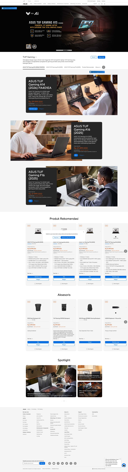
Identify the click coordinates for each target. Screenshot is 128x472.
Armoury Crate (67, 455)
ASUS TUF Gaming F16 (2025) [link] (72, 67)
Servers (51, 427)
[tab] (60, 50)
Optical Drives (53, 416)
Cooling (38, 436)
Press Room (66, 420)
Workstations (39, 426)
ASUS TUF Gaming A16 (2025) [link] (54, 67)
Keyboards (52, 431)
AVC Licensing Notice (68, 438)
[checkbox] (38, 283)
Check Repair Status (82, 414)
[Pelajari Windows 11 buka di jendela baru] (97, 72)
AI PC (65, 453)
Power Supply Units (54, 414)
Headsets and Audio (54, 435)
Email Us (80, 420)
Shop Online (66, 444)
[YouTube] (54, 463)
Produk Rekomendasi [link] (88, 67)
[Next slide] (103, 67)
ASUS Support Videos (82, 428)
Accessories (25, 430)
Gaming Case (39, 434)
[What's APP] (75, 463)
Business (103, 1)
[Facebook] (58, 463)
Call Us (79, 422)
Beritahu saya (38, 277)
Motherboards (39, 430)
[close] (83, 231)
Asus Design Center (68, 434)
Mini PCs (38, 424)
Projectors (39, 414)
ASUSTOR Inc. (67, 422)
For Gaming (25, 428)
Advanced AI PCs (67, 451)
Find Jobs (66, 428)
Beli (64, 277)
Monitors (24, 434)
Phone (24, 416)
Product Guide (67, 442)
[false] (101, 57)
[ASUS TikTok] (66, 463)
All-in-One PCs (39, 416)
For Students (25, 426)
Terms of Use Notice (46, 468)
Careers (66, 430)
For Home (25, 420)
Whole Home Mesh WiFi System (55, 423)
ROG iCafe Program (92, 1)
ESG (93, 414)
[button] (98, 1)
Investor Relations (68, 418)
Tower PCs (39, 418)
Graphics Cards (40, 432)
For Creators (25, 424)
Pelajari (38, 279)
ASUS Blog (66, 440)
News (65, 416)
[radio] (116, 237)
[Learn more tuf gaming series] (64, 51)
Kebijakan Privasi (55, 468)
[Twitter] (71, 463)
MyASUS (80, 430)
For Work (24, 422)
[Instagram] (49, 463)
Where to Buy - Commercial (69, 449)
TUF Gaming (40, 409)
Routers (51, 420)
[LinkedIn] (62, 463)
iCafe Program (67, 436)
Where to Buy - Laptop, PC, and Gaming (70, 447)
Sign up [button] (42, 463)
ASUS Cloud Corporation (69, 424)
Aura (65, 457)
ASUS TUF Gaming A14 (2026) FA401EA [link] (34, 67)
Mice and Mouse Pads (54, 433)
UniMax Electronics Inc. (69, 426)
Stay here (56, 237)
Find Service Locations (82, 416)
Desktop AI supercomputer (55, 425)
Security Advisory (81, 426)
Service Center (81, 424)
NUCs (38, 422)
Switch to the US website (68, 237)
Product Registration (82, 418)
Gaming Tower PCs (40, 420)
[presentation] (62, 401)
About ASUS (66, 414)
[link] (25, 3)
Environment (94, 416)
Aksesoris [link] (98, 67)
